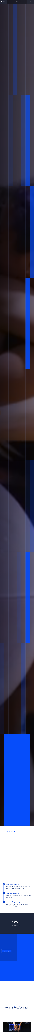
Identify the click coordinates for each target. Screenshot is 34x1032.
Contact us (6, 877)
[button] (17, 2)
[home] (3, 2)
